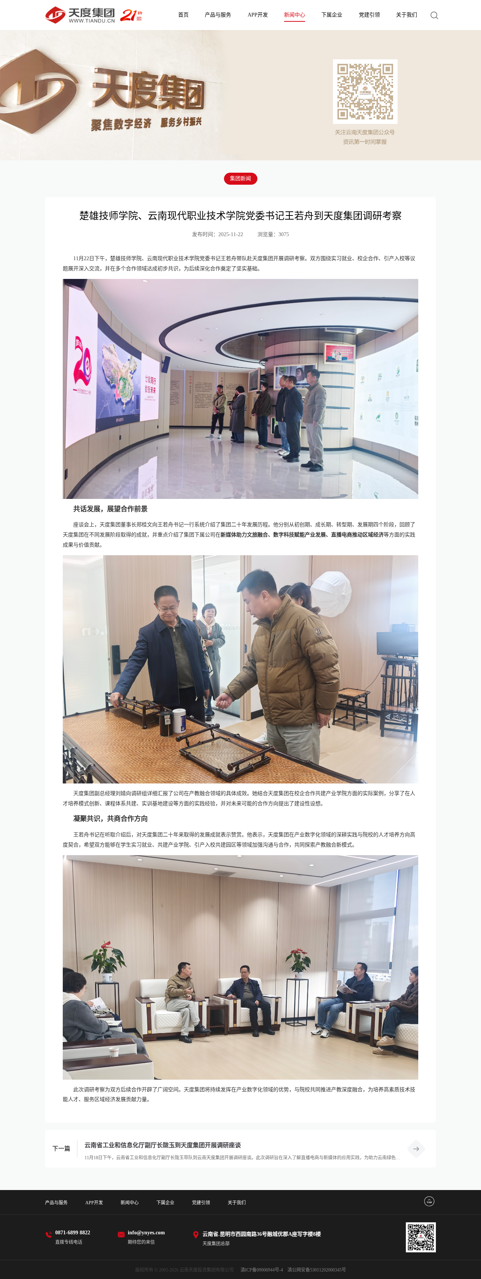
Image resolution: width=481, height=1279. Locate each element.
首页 (183, 15)
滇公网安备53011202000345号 (316, 1270)
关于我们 (406, 15)
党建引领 (369, 15)
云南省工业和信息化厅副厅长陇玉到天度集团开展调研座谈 (163, 1145)
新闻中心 (294, 15)
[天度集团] (93, 15)
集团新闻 (240, 178)
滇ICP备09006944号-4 (261, 1270)
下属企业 (331, 15)
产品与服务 (218, 15)
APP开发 (258, 15)
